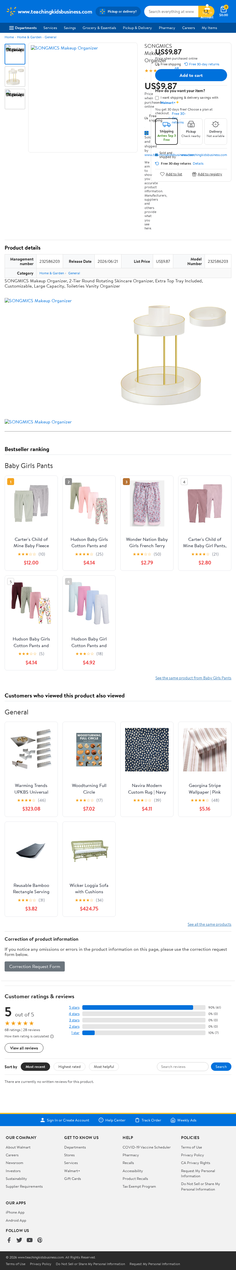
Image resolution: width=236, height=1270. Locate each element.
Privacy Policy (192, 1154)
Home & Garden (29, 37)
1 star (75, 1033)
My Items (209, 27)
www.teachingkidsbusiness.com (204, 155)
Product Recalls (135, 1178)
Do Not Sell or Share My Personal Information (200, 1186)
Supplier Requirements (24, 1186)
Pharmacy (167, 27)
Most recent (35, 1066)
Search (221, 1066)
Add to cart (191, 75)
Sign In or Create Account (68, 1120)
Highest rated (69, 1066)
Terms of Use (191, 1147)
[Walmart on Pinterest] (40, 1240)
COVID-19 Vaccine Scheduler (147, 1147)
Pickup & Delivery (137, 27)
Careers (188, 27)
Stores (69, 1154)
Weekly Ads (186, 1120)
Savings (70, 27)
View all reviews (24, 1048)
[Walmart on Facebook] (9, 1240)
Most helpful (104, 1066)
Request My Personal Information (198, 1173)
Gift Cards (72, 1178)
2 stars (74, 1026)
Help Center (115, 1120)
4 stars (74, 1014)
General (50, 37)
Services (50, 27)
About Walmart (18, 1147)
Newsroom (14, 1162)
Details (198, 163)
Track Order (151, 1120)
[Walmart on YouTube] (29, 1240)
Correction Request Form (34, 966)
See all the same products (209, 924)
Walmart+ (72, 1170)
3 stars (74, 1020)
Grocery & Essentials (99, 27)
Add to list (174, 174)
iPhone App (15, 1212)
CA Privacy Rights (195, 1162)
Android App (16, 1220)
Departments (26, 27)
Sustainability (16, 1178)
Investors (13, 1170)
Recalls (128, 1162)
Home (9, 37)
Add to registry (210, 174)
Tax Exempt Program (139, 1186)
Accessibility (133, 1170)
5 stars (74, 1007)
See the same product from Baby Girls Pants (193, 677)
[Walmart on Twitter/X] (19, 1240)
